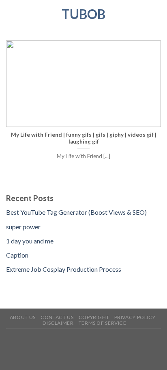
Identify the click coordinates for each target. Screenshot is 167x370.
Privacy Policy (135, 317)
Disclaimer (58, 323)
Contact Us (57, 317)
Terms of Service (102, 323)
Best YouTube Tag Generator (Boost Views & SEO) (76, 212)
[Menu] (11, 14)
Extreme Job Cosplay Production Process (63, 269)
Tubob (83, 14)
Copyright (94, 317)
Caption (17, 255)
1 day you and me (30, 241)
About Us (23, 317)
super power (23, 226)
